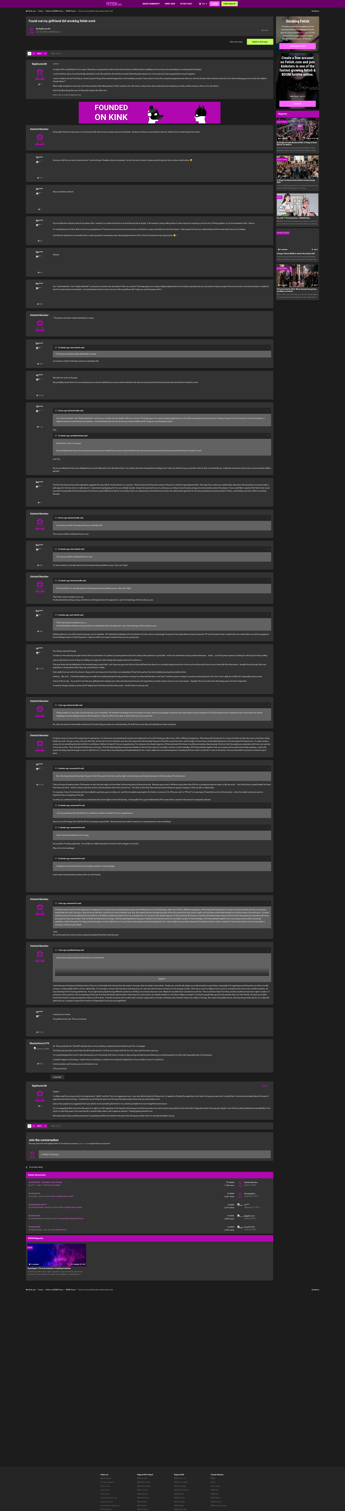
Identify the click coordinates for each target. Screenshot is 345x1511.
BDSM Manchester (143, 1486)
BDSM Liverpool (143, 1490)
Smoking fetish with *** (38, 1204)
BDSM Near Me (216, 1502)
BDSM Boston (179, 1494)
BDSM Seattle (179, 1506)
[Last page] (45, 53)
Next (39, 54)
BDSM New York (180, 1478)
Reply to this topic (260, 42)
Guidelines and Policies (108, 1498)
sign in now (83, 1143)
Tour (102, 1482)
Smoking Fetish (297, 46)
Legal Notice (104, 1490)
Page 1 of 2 (55, 53)
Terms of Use (105, 1486)
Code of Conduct (106, 1502)
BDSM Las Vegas (180, 1486)
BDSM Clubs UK (143, 1509)
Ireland (150, 1475)
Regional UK (141, 1475)
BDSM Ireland (142, 1502)
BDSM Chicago (179, 1502)
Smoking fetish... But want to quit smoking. (46, 1182)
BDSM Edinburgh (143, 1498)
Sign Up (297, 104)
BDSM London (142, 1478)
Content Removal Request (109, 1506)
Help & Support (105, 1478)
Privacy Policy (105, 1494)
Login (214, 4)
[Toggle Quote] (56, 347)
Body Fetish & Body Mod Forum (71, 1219)
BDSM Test (215, 1490)
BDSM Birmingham (144, 1482)
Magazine (110, 1482)
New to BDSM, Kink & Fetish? (62, 1196)
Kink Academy (55, 1185)
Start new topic (236, 42)
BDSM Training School (219, 1506)
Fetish (213, 1482)
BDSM (213, 1478)
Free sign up (230, 4)
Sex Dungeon (215, 1486)
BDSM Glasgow (142, 1494)
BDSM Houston (179, 1498)
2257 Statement (106, 1509)
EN (203, 3)
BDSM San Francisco (181, 1490)
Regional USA (179, 1475)
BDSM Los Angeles (181, 1482)
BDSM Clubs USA (180, 1509)
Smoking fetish (34, 1193)
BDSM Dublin (142, 1506)
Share (265, 30)
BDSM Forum (55, 32)
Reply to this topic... (51, 1154)
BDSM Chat (215, 1494)
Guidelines (315, 11)
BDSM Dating (215, 1498)
